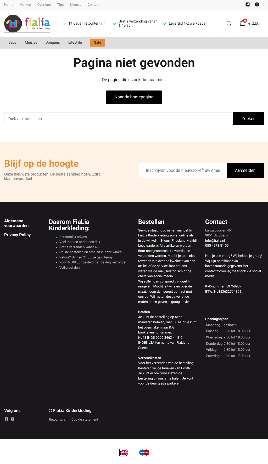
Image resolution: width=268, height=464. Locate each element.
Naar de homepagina (134, 96)
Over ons (44, 5)
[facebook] (247, 5)
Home (8, 5)
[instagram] (257, 5)
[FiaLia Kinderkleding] (27, 23)
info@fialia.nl (215, 241)
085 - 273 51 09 (217, 246)
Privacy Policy (17, 234)
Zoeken (248, 118)
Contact (93, 5)
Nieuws (75, 5)
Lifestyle (75, 43)
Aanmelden (245, 170)
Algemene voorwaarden (16, 223)
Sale (97, 43)
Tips (60, 5)
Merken (25, 5)
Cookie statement (84, 420)
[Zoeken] (229, 23)
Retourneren (58, 420)
